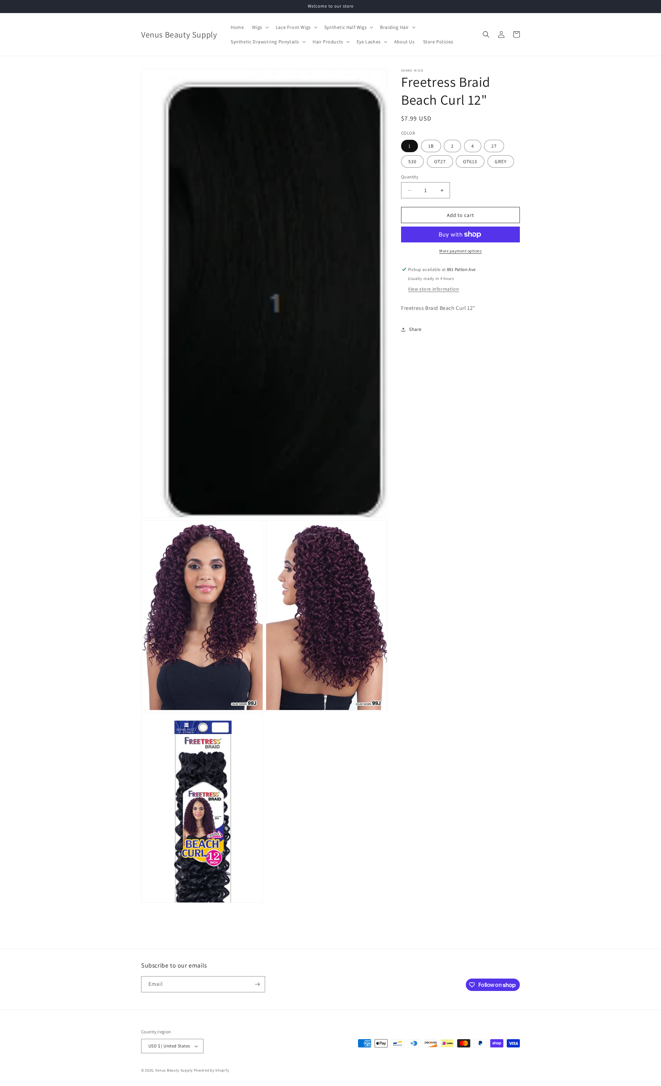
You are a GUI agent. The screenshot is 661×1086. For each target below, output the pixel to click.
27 (494, 146)
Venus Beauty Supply (174, 1070)
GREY (501, 161)
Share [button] (415, 329)
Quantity (409, 177)
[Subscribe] (257, 984)
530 (412, 161)
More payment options (460, 250)
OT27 (440, 161)
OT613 (470, 161)
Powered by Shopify (211, 1070)
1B (431, 146)
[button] (259, 27)
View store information (433, 289)
